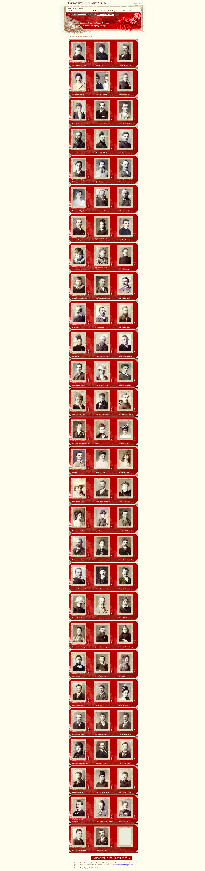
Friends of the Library (102, 868)
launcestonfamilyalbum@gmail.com (123, 865)
